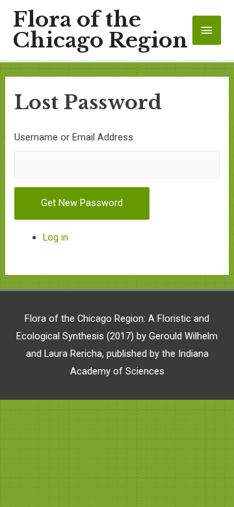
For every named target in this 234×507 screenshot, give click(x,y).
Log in (55, 237)
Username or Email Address (73, 137)
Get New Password (82, 203)
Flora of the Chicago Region (100, 30)
